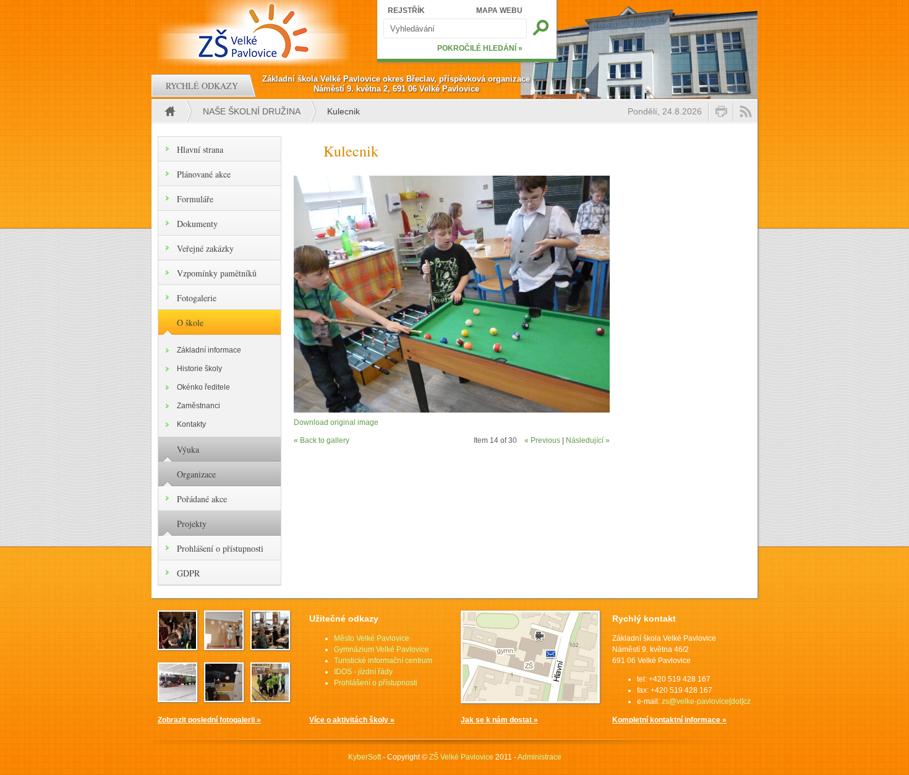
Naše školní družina (252, 111)
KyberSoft (364, 757)
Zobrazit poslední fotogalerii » (209, 720)
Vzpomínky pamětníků (217, 273)
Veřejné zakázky (205, 248)
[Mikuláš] (270, 646)
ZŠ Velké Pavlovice (461, 757)
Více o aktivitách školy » (352, 720)
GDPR (188, 573)
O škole (190, 322)
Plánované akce (204, 174)
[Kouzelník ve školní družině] (223, 698)
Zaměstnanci (198, 405)
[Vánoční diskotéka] (223, 646)
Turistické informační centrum (383, 660)
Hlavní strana (200, 149)
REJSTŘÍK (406, 10)
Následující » (588, 440)
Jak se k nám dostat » (499, 720)
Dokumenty (197, 223)
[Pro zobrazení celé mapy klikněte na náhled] (530, 700)
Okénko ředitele (203, 387)
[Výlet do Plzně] (177, 698)
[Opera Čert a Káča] (177, 646)
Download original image (336, 422)
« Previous (542, 440)
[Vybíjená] (270, 698)
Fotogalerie (196, 298)
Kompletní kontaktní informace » (669, 720)
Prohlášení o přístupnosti (220, 548)
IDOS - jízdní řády (363, 671)
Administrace (539, 757)
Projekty (192, 523)
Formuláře (195, 199)
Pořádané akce (202, 499)
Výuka (188, 449)
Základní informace (209, 350)
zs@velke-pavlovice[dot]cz (706, 701)
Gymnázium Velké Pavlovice (381, 649)
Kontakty (191, 424)
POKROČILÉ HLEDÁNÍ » (480, 48)
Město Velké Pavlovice (371, 638)
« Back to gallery (321, 440)
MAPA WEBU (499, 10)
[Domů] (255, 31)
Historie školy (199, 368)
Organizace (196, 474)
